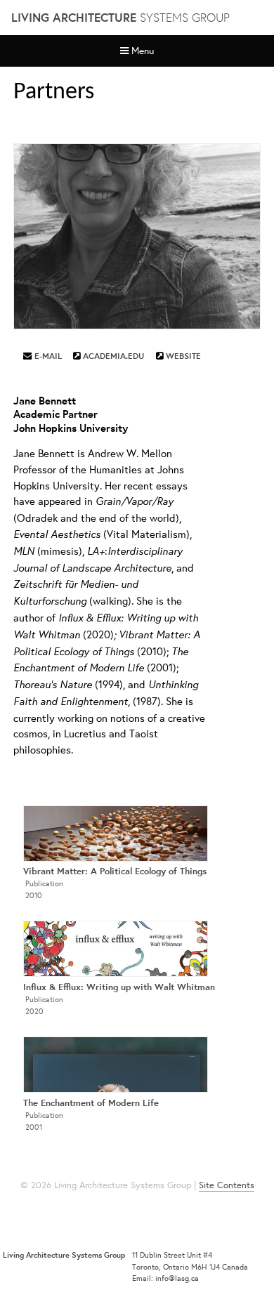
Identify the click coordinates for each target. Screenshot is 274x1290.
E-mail (48, 356)
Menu (142, 50)
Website (183, 356)
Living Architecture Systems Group (64, 1255)
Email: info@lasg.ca (165, 1278)
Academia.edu (113, 356)
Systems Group (120, 17)
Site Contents (226, 1185)
